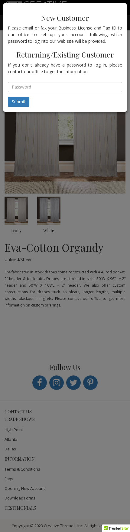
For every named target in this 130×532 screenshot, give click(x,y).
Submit (18, 101)
